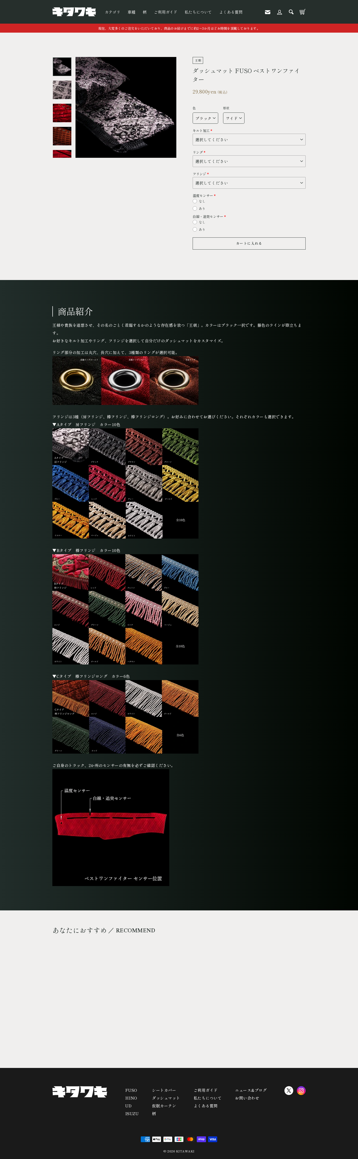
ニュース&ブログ (251, 1090)
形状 (226, 108)
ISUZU (132, 1113)
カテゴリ (112, 12)
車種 (131, 12)
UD (128, 1106)
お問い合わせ (247, 1098)
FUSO (131, 1090)
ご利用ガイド (165, 12)
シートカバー (164, 1090)
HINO (131, 1098)
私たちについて (198, 12)
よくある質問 (231, 12)
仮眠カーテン (164, 1106)
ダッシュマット (166, 1098)
